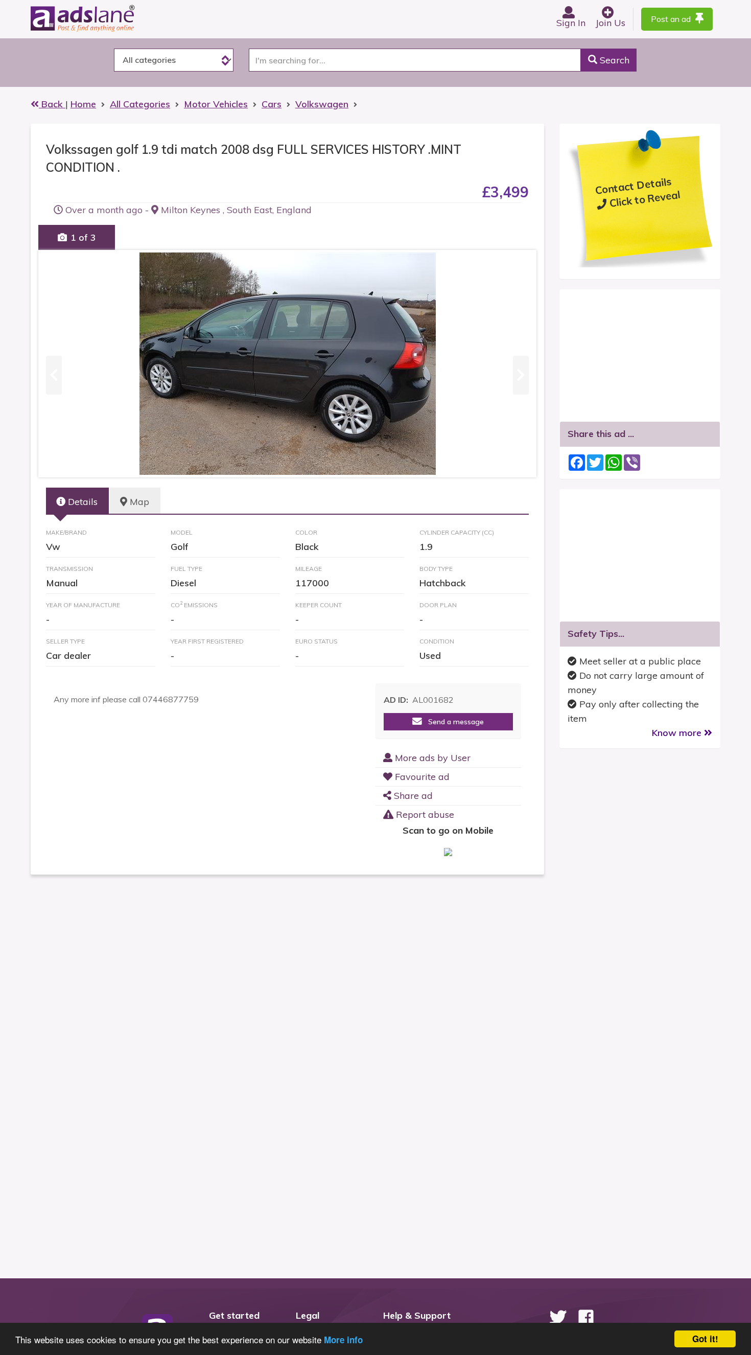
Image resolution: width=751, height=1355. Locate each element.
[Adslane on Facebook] (586, 1317)
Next (520, 364)
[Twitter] (558, 1317)
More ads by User (431, 758)
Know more (678, 733)
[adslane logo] (100, 18)
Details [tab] (81, 502)
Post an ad (672, 19)
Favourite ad (421, 777)
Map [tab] (138, 502)
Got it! (705, 1339)
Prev (54, 364)
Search (613, 60)
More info (343, 1340)
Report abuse (423, 814)
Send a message (453, 721)
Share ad (412, 795)
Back (52, 104)
